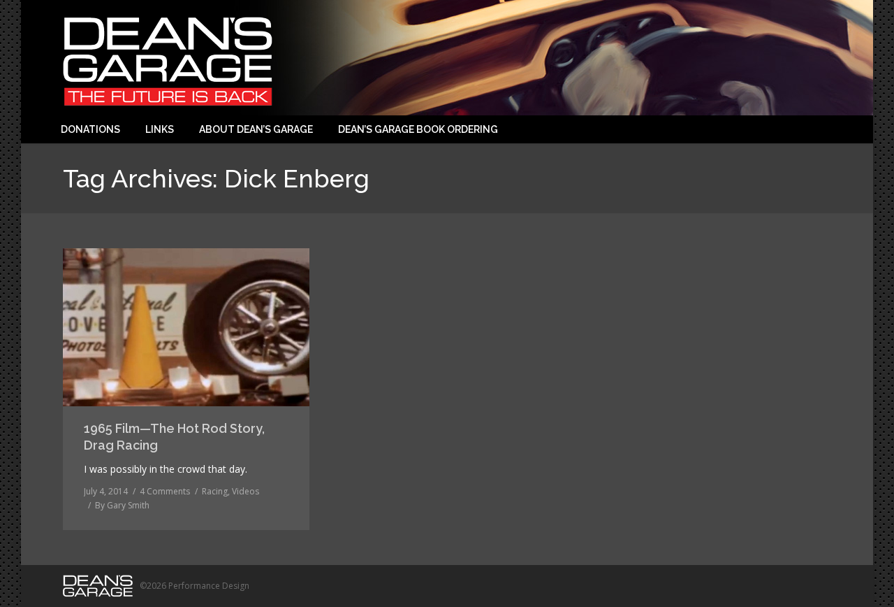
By (122, 505)
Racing (215, 491)
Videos (245, 491)
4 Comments (165, 491)
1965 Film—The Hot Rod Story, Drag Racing (174, 436)
